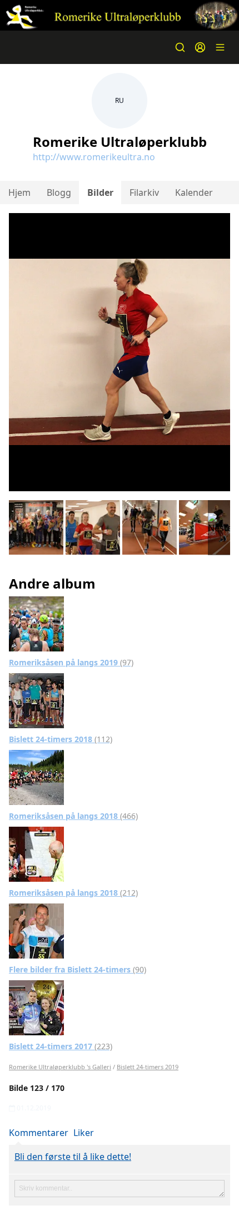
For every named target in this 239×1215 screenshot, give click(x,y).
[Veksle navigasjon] (220, 47)
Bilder (100, 192)
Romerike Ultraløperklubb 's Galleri (60, 1067)
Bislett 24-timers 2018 (60, 739)
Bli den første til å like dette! (72, 1156)
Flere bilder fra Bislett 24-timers (77, 969)
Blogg (59, 192)
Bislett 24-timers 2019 (147, 1067)
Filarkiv (144, 192)
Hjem (19, 192)
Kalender (194, 192)
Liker (83, 1133)
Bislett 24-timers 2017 (60, 1046)
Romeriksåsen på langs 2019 (71, 662)
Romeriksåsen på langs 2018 (73, 816)
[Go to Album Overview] (36, 623)
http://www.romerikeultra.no (94, 157)
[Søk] (180, 47)
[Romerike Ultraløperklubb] (119, 15)
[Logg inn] (200, 47)
